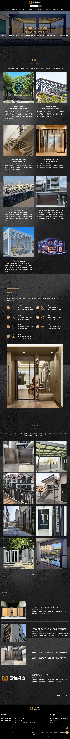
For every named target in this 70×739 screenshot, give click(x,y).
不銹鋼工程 (39, 9)
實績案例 (29, 9)
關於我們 (7, 9)
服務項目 (14, 9)
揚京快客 (24, 736)
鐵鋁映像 (55, 9)
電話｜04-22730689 (6, 720)
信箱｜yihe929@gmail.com (22, 720)
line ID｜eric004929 (20, 718)
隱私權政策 (37, 736)
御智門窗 (21, 9)
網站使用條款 (43, 736)
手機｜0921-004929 (6, 718)
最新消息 (47, 9)
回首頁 (5, 728)
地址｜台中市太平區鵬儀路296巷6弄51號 (25, 722)
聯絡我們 (63, 9)
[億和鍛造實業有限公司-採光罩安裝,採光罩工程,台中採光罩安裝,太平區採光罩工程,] (35, 3)
